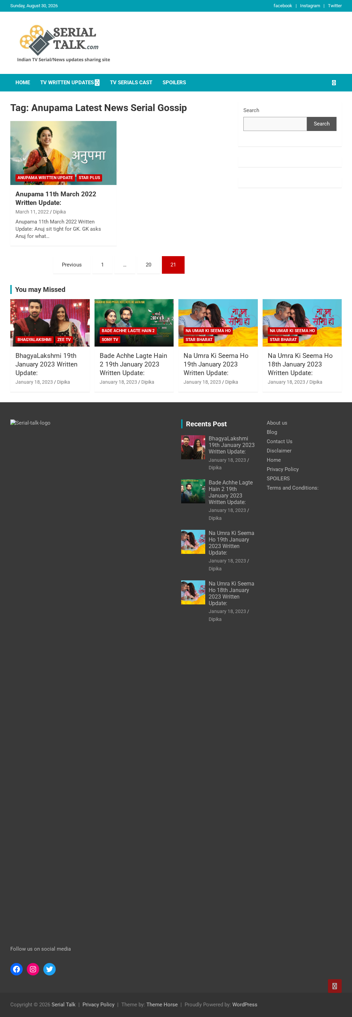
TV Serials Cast (131, 82)
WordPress (244, 1005)
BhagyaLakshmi (35, 339)
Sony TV (110, 339)
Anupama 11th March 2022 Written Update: (55, 198)
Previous (72, 265)
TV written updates (67, 82)
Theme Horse (162, 1005)
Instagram (310, 5)
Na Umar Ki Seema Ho (208, 330)
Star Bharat (199, 339)
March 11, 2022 (32, 212)
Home (22, 82)
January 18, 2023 (34, 382)
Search (251, 110)
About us (277, 423)
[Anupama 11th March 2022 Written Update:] (63, 153)
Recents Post (206, 424)
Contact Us (280, 441)
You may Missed (40, 289)
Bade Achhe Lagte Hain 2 (128, 330)
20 (148, 265)
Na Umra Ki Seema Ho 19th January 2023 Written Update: (216, 364)
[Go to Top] (335, 986)
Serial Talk (64, 1005)
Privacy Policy (283, 469)
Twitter (335, 5)
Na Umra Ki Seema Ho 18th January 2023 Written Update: (300, 364)
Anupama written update (45, 177)
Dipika (59, 212)
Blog (272, 432)
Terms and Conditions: (293, 488)
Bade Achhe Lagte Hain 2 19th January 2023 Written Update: (133, 364)
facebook (283, 5)
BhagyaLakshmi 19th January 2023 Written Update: (46, 364)
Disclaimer (279, 451)
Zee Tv (64, 339)
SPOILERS (174, 82)
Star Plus (89, 177)
